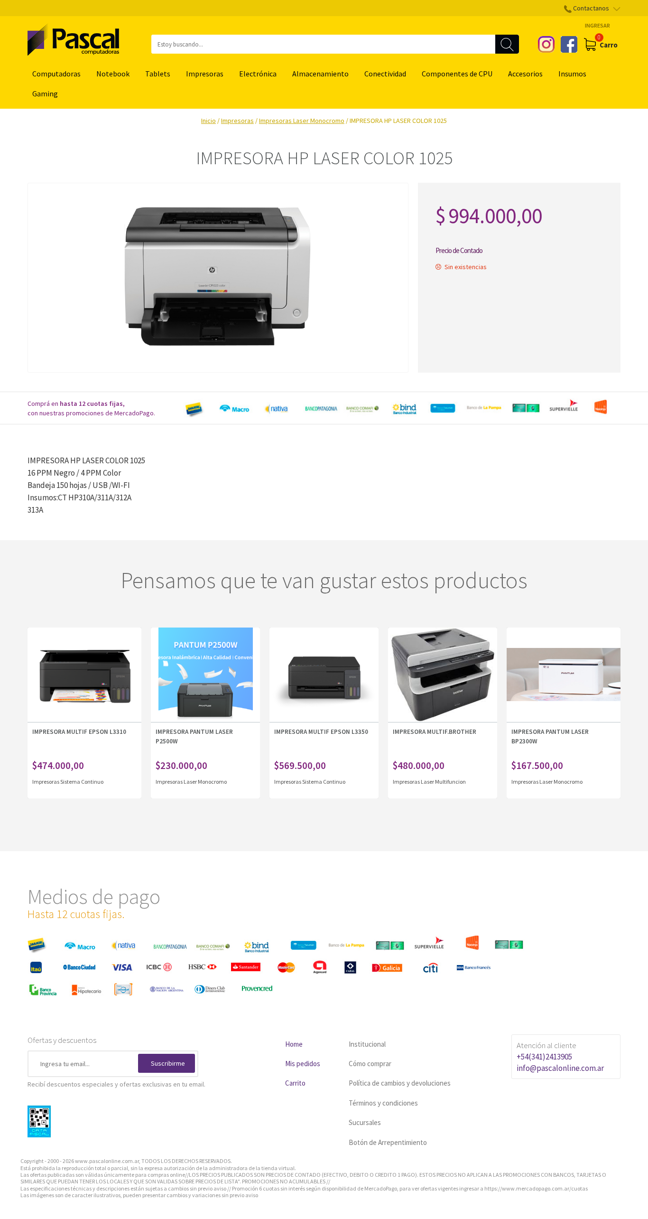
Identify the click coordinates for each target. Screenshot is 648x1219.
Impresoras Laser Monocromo (301, 120)
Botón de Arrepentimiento (388, 1142)
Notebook (113, 73)
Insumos (572, 73)
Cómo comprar (370, 1063)
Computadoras (56, 73)
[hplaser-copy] (218, 278)
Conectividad (385, 73)
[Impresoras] (131, 781)
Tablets (157, 73)
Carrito (295, 1083)
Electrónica (258, 73)
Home (294, 1044)
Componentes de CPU (457, 73)
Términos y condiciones (383, 1102)
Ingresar (597, 25)
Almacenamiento (320, 73)
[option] (399, 408)
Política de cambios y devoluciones (400, 1083)
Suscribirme (168, 1063)
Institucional (367, 1044)
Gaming (45, 93)
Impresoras (204, 73)
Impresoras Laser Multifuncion (429, 781)
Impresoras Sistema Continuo (67, 781)
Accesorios (525, 73)
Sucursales (365, 1122)
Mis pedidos (302, 1063)
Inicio (208, 120)
